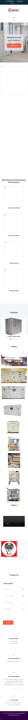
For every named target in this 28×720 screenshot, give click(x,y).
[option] (14, 42)
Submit (8, 622)
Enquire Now (14, 45)
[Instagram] (12, 3)
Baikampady (20, 1)
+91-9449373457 (10, 1)
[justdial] (11, 3)
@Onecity (17, 715)
